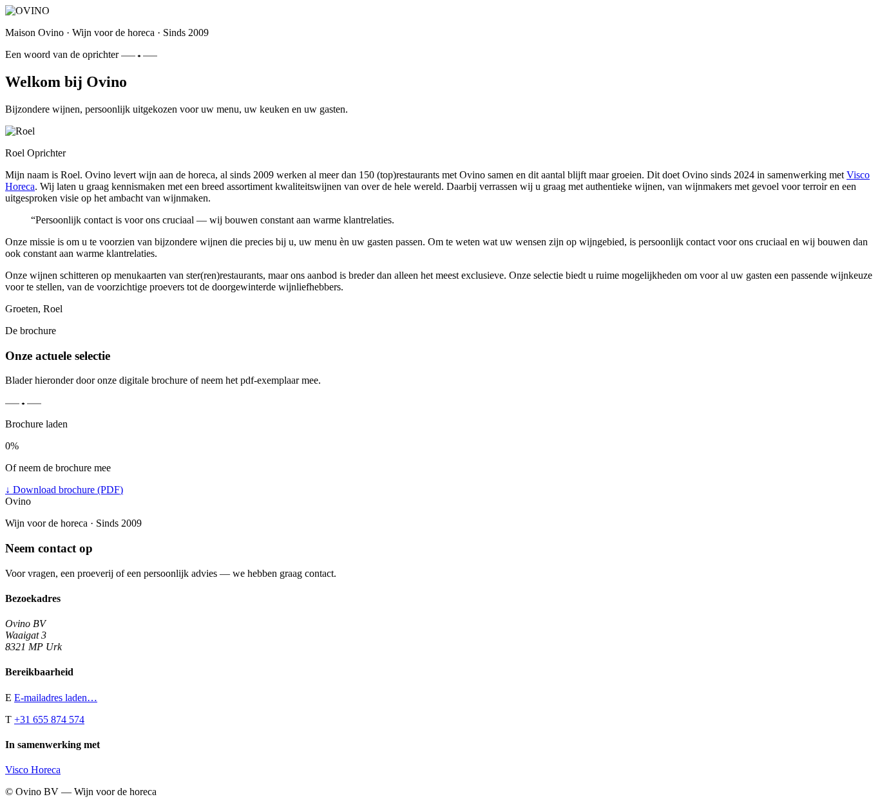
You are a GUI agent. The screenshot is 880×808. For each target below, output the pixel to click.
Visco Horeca (33, 769)
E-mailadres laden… (55, 697)
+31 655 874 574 (49, 719)
